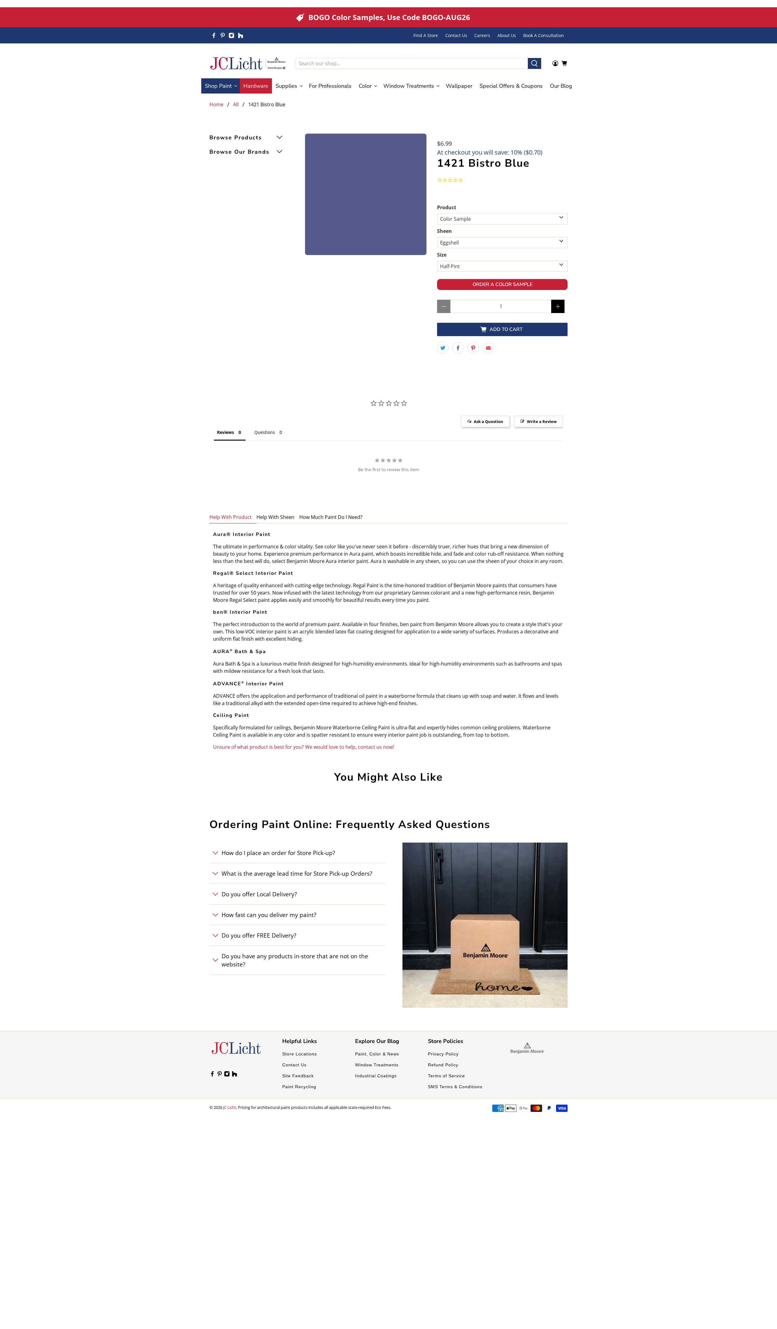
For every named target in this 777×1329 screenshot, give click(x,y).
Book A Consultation (543, 35)
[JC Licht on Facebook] (214, 35)
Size (441, 254)
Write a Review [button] (542, 421)
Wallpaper (459, 86)
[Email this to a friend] (488, 348)
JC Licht (229, 1107)
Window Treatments (377, 1064)
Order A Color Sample (502, 284)
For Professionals (330, 86)
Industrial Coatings (376, 1075)
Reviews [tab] (225, 432)
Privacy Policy (443, 1053)
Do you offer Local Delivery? (259, 894)
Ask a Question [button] (488, 421)
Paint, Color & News (377, 1053)
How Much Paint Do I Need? (330, 517)
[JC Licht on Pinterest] (223, 35)
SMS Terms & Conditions (455, 1086)
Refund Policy (443, 1064)
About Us (506, 35)
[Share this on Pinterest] (473, 348)
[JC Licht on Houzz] (240, 35)
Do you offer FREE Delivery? (259, 935)
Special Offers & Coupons (511, 86)
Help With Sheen (275, 517)
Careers (482, 35)
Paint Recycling (299, 1086)
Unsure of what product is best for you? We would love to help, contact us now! (303, 747)
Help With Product (230, 517)
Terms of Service (446, 1075)
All (236, 104)
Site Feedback (298, 1075)
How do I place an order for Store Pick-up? (278, 853)
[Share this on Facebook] (458, 348)
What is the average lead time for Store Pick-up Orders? (297, 873)
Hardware (255, 86)
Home (216, 104)
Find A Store (425, 35)
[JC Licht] (248, 63)
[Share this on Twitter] (443, 348)
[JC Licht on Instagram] (231, 35)
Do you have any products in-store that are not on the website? (295, 960)
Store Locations (299, 1053)
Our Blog (561, 86)
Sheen (444, 231)
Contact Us (456, 35)
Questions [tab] (264, 432)
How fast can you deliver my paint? (269, 915)
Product (446, 207)
